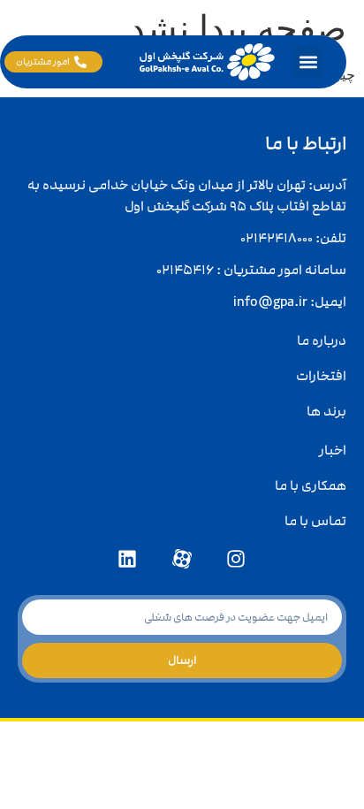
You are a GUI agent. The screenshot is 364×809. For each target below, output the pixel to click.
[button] (307, 62)
